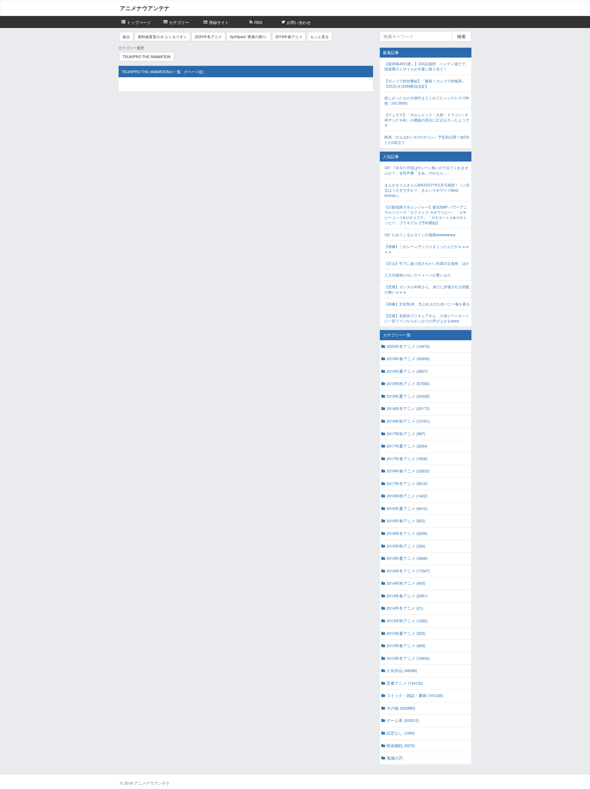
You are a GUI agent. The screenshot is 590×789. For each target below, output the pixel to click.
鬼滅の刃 (395, 758)
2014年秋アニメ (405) (406, 583)
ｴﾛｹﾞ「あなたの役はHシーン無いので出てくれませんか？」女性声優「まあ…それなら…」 (426, 170)
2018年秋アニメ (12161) (408, 421)
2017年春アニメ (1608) (407, 458)
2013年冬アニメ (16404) (408, 658)
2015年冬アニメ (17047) (408, 571)
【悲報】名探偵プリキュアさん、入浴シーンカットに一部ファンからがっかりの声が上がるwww (426, 318)
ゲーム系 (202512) (403, 720)
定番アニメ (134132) (405, 683)
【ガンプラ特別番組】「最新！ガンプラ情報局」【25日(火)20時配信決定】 (425, 83)
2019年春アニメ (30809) (408, 358)
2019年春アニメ (288, 36)
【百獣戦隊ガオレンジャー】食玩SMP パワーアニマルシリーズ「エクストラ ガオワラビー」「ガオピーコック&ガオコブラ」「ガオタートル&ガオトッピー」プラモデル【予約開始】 (425, 214)
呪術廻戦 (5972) (401, 745)
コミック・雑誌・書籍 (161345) (415, 695)
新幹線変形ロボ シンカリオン (162, 36)
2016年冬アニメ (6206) (407, 533)
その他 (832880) (401, 708)
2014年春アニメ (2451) (407, 596)
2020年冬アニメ (208, 36)
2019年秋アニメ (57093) (408, 383)
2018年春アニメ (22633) (408, 471)
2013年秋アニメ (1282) (407, 621)
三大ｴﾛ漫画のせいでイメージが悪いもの (417, 274)
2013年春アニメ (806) (406, 645)
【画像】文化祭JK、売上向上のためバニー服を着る (427, 303)
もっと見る (319, 36)
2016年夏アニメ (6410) (407, 508)
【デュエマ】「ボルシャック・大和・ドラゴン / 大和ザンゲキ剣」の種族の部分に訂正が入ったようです (426, 120)
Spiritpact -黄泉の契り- (248, 36)
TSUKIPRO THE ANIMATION (147, 56)
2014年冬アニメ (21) (405, 608)
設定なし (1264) (401, 733)
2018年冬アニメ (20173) (408, 408)
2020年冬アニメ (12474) (408, 346)
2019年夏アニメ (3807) (407, 371)
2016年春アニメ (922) (406, 521)
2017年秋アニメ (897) (406, 433)
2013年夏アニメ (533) (406, 633)
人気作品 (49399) (402, 670)
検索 (461, 36)
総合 (126, 36)
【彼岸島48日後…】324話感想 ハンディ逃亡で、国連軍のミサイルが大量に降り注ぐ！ (426, 66)
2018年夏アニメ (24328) (408, 396)
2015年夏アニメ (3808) (407, 558)
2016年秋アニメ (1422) (407, 496)
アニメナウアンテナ (145, 8)
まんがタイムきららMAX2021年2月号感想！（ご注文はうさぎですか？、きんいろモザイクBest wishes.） (427, 190)
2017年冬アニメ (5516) (407, 483)
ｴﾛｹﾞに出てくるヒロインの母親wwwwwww (419, 234)
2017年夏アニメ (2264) (407, 446)
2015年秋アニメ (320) (406, 546)
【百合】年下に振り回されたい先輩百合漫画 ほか (426, 263)
